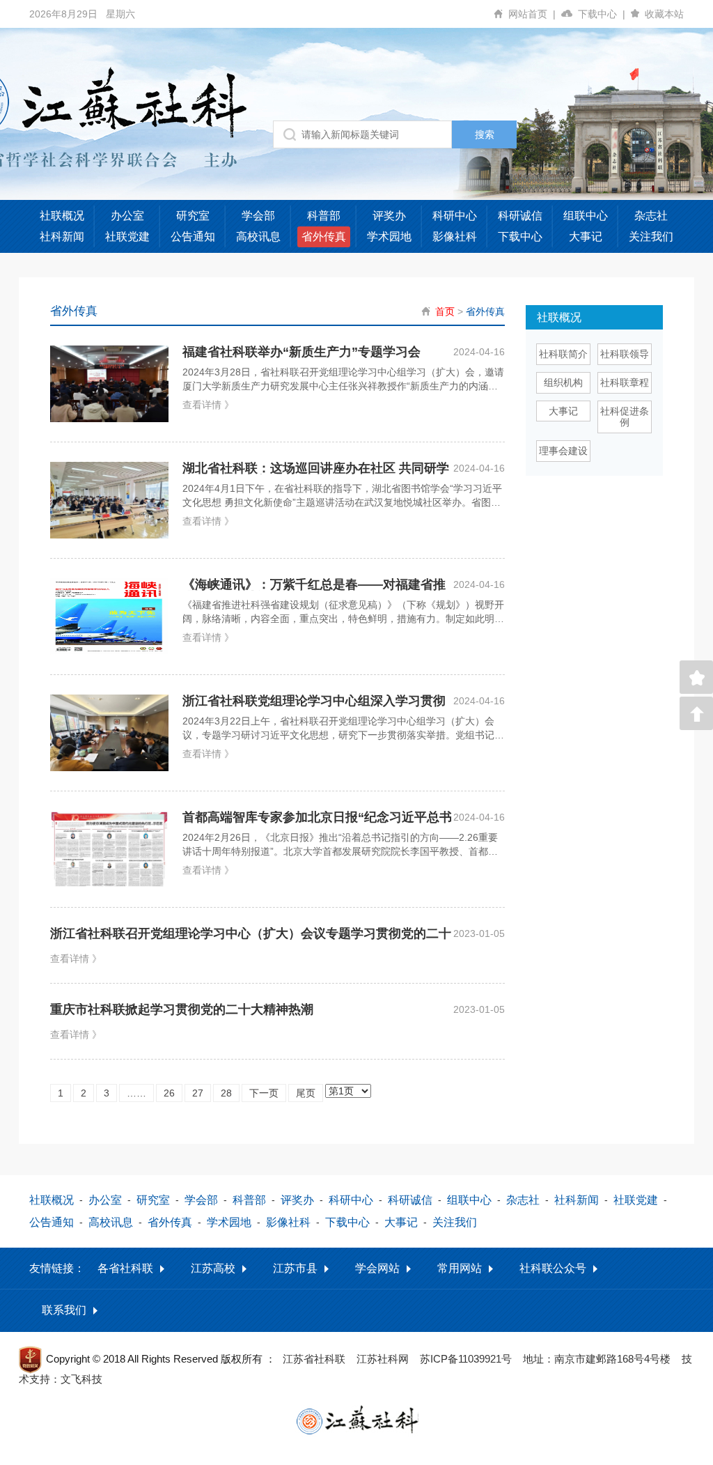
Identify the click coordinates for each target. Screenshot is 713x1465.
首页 (445, 311)
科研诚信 (520, 216)
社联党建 (127, 236)
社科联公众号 (552, 1268)
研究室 (193, 216)
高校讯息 (258, 236)
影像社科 (454, 236)
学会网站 (377, 1268)
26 (169, 1093)
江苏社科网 (382, 1359)
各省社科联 (125, 1268)
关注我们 (651, 236)
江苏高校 (213, 1268)
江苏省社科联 (314, 1359)
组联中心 (585, 216)
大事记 (585, 236)
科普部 (323, 216)
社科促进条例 (624, 416)
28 (226, 1093)
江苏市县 (295, 1268)
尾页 (305, 1093)
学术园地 (389, 236)
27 (197, 1093)
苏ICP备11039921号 (466, 1359)
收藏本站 (664, 14)
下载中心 (601, 14)
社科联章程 (624, 382)
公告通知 (193, 236)
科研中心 (454, 216)
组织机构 (563, 382)
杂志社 (651, 216)
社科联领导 (624, 353)
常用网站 (459, 1268)
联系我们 (64, 1310)
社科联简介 (563, 353)
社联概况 (62, 216)
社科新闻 (62, 236)
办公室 (127, 216)
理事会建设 (563, 450)
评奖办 (389, 216)
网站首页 (532, 14)
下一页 (264, 1093)
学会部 (258, 216)
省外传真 (323, 236)
